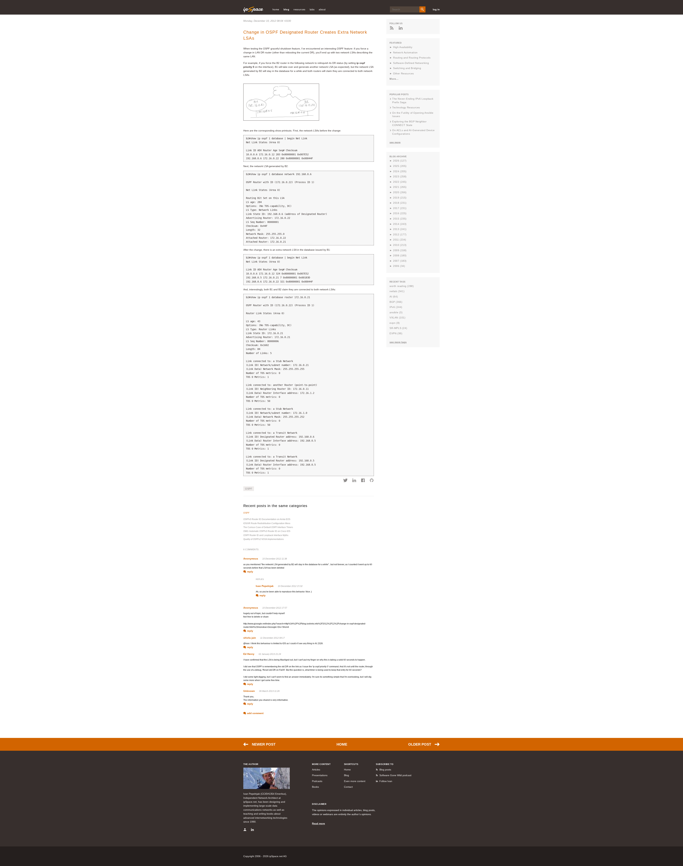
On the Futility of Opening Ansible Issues (412, 114)
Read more (318, 823)
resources (299, 9)
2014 (400, 224)
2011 (399, 239)
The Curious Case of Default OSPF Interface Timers (268, 527)
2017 (400, 208)
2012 (400, 234)
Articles (316, 769)
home (275, 9)
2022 (400, 181)
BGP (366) (396, 301)
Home (342, 744)
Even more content (354, 781)
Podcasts (317, 781)
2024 (400, 171)
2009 (400, 250)
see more (395, 142)
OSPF (248, 488)
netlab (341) (397, 291)
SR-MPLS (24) (398, 328)
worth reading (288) (402, 286)
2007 (400, 260)
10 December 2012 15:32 (290, 586)
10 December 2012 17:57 (274, 608)
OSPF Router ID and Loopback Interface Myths (265, 535)
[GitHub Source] (371, 481)
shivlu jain (249, 637)
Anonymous (250, 558)
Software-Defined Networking (411, 63)
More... (394, 78)
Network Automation (405, 52)
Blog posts (385, 769)
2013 (400, 229)
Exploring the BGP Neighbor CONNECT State (409, 123)
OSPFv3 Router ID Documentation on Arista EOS (266, 519)
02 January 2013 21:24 (270, 654)
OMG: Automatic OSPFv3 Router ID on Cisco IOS (266, 531)
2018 (400, 202)
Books (315, 786)
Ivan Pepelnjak (265, 586)
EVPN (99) (396, 333)
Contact (348, 786)
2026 (400, 160)
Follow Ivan (385, 781)
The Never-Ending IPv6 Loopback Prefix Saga (412, 100)
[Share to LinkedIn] (354, 481)
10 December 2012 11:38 (274, 559)
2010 (400, 245)
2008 (400, 255)
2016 (400, 213)
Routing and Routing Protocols (411, 57)
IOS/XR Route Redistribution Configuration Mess (266, 523)
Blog (346, 775)
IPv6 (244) (396, 307)
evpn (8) (395, 322)
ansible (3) (396, 312)
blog (286, 9)
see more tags (398, 342)
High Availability (402, 47)
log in (436, 9)
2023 (400, 176)
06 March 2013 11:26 (269, 691)
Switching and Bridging (407, 68)
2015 (400, 218)
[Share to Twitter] (345, 481)
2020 (400, 192)
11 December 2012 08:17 (272, 638)
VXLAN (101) (398, 317)
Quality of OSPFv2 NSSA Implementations (263, 539)
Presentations (319, 775)
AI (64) (394, 296)
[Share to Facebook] (363, 481)
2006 (399, 266)
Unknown (249, 691)
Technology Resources (406, 107)
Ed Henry (248, 654)
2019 (400, 197)
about (322, 9)
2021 (400, 187)
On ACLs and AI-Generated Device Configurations (413, 132)
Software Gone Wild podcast (395, 775)
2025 (400, 166)
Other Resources (403, 73)
